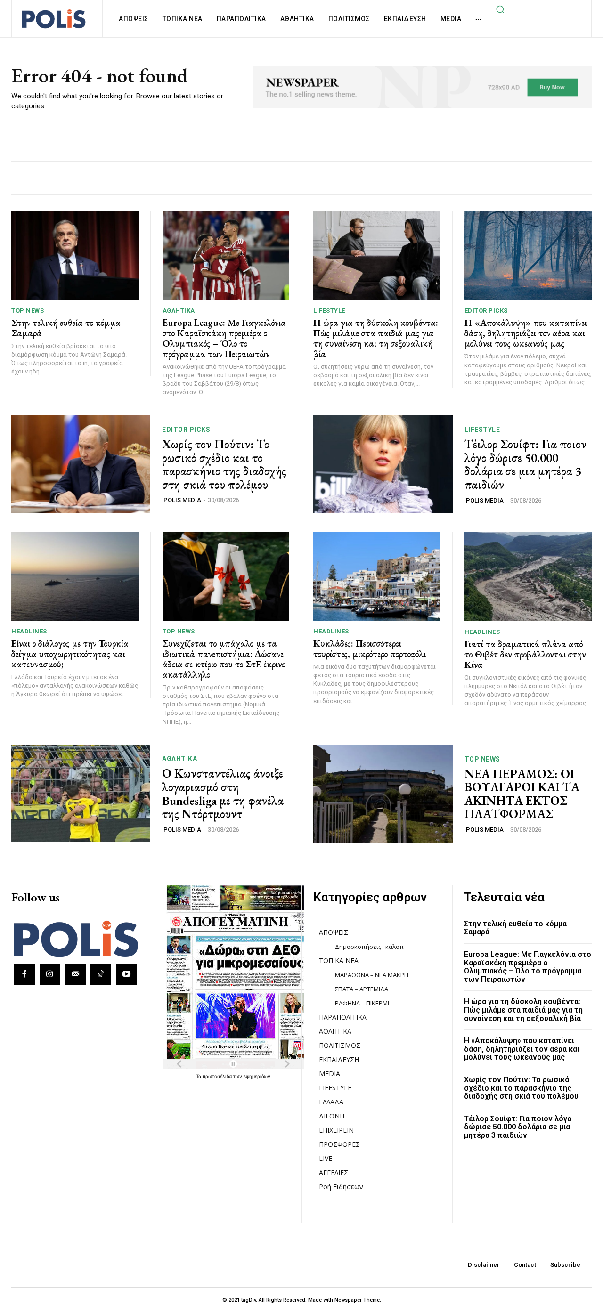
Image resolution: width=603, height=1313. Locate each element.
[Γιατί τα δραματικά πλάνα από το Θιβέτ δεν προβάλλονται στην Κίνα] (528, 576)
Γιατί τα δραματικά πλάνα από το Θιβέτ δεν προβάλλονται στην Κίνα (525, 654)
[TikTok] (100, 974)
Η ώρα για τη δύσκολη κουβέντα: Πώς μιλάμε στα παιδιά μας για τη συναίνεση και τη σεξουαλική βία (375, 338)
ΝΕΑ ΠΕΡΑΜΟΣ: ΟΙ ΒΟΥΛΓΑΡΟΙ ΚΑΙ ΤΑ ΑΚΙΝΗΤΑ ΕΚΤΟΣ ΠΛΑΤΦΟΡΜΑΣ (521, 794)
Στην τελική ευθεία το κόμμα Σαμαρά (66, 327)
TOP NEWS (27, 311)
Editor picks (486, 311)
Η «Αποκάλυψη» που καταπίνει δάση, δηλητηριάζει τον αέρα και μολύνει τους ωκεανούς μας (525, 332)
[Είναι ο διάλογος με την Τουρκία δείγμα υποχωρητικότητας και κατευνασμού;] (75, 576)
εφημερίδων (257, 1076)
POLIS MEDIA (182, 499)
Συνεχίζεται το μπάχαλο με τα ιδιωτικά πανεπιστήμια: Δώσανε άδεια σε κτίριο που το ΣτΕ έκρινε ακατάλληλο (224, 659)
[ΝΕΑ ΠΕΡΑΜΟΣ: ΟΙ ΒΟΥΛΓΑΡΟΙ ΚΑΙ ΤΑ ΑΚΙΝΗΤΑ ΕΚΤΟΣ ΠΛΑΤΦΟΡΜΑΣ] (383, 794)
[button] (500, 9)
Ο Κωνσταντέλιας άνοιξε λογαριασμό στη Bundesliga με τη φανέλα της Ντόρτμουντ (223, 793)
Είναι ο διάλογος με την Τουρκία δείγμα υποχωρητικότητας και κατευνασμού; (70, 653)
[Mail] (75, 974)
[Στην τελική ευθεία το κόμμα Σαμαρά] (75, 255)
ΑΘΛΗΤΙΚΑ (179, 311)
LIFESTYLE (329, 311)
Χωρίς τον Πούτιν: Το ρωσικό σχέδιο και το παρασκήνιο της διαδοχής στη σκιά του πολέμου (224, 464)
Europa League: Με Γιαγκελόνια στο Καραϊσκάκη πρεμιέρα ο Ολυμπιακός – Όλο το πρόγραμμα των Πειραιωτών (224, 338)
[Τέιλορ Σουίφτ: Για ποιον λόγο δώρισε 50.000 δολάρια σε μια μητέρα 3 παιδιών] (383, 464)
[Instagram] (50, 974)
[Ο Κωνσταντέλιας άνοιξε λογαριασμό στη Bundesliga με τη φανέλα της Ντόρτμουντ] (80, 794)
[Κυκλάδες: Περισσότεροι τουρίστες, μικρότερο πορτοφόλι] (376, 576)
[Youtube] (126, 974)
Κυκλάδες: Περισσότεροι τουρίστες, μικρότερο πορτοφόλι (369, 648)
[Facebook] (24, 974)
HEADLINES (29, 631)
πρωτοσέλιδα (218, 1076)
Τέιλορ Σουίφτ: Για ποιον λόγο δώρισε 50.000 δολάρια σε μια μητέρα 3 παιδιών (525, 464)
